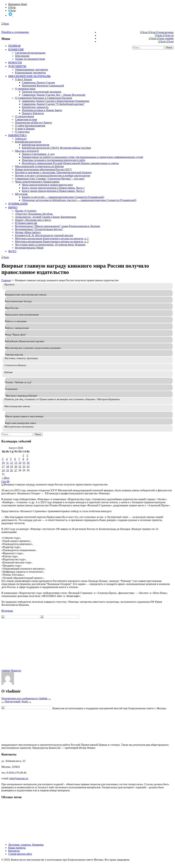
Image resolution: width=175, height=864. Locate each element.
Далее (26, 701)
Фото (12, 251)
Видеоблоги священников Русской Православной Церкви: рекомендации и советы (70, 163)
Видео (12, 207)
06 (8, 481)
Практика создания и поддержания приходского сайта (53, 160)
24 (3, 470)
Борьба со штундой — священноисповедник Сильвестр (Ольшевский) (63, 197)
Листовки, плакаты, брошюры (26, 844)
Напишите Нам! (17, 4)
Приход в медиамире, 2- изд (38, 154)
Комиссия (16, 49)
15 (24, 462)
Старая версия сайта (20, 853)
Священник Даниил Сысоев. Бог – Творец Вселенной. (54, 94)
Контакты (14, 850)
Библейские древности (35, 107)
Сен (4, 481)
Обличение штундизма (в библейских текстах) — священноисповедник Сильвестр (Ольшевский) (79, 200)
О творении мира (25, 88)
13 (15, 462)
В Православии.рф (26, 223)
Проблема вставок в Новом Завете (42, 110)
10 (3, 462)
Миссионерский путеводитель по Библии (39, 166)
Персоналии (22, 55)
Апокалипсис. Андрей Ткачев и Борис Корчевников (45, 216)
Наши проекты (17, 847)
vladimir (5, 670)
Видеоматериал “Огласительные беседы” (39, 229)
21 (19, 466)
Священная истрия (26, 119)
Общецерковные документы (31, 69)
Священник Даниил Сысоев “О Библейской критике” (53, 104)
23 (28, 466)
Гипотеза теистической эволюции (41, 91)
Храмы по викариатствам (30, 58)
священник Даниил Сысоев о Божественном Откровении (55, 101)
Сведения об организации (30, 52)
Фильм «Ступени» (26, 210)
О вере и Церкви (25, 128)
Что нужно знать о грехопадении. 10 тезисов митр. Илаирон (50, 244)
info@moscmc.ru (18, 778)
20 (15, 466)
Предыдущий (11, 701)
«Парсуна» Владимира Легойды (34, 213)
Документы (17, 66)
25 (7, 470)
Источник (7, 610)
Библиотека (17, 135)
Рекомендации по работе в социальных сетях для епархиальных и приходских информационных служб (82, 157)
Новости (15, 62)
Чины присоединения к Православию (37, 181)
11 (7, 462)
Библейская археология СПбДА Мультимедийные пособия (56, 147)
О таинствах (22, 131)
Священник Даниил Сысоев (38, 82)
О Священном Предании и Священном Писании (43, 97)
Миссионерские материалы (29, 76)
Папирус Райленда (33, 113)
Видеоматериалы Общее (29, 247)
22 (24, 466)
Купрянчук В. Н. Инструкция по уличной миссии (44, 235)
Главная (14, 46)
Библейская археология (35, 144)
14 (19, 462)
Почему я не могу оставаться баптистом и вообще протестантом (52, 175)
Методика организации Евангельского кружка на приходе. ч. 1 (52, 238)
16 (28, 462)
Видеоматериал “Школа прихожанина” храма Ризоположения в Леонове (57, 226)
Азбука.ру (21, 138)
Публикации (18, 204)
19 (11, 466)
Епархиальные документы (30, 72)
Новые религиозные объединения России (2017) (43, 169)
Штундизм (21, 194)
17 (3, 466)
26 (11, 470)
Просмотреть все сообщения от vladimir (26, 698)
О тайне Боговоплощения (30, 125)
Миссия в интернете (27, 150)
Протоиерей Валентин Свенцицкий (43, 85)
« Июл (5, 477)
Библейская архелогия (28, 141)
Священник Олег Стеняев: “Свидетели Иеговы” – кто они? (50, 178)
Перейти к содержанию (15, 32)
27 (15, 470)
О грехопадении (24, 116)
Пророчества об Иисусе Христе (33, 122)
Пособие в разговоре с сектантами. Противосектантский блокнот (53, 172)
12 (11, 462)
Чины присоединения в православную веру (47, 184)
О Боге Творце (23, 79)
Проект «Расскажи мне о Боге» (33, 220)
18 (7, 466)
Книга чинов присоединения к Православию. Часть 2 (53, 190)
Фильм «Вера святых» (28, 232)
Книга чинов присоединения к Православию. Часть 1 (53, 187)
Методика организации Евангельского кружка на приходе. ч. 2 (52, 241)
